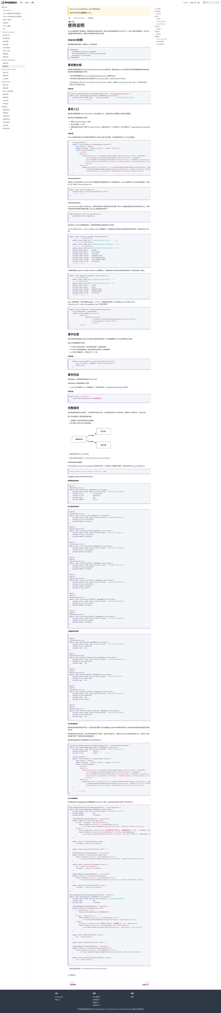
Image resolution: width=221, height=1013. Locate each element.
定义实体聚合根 (160, 44)
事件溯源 (5, 41)
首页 (21, 3)
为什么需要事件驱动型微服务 (12, 13)
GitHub (192, 3)
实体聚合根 (6, 38)
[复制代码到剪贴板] (148, 49)
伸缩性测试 (6, 119)
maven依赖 (158, 9)
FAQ (4, 29)
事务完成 (157, 31)
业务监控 (5, 100)
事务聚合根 (157, 11)
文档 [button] (26, 3)
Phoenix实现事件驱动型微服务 (12, 17)
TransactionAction (160, 24)
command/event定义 (161, 39)
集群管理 (5, 54)
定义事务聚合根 (160, 41)
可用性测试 (6, 116)
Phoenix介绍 (7, 10)
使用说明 (5, 66)
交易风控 (95, 1000)
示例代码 (158, 14)
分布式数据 (6, 48)
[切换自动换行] (145, 142)
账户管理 (95, 997)
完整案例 (157, 36)
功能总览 (5, 23)
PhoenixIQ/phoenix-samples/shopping (97, 458)
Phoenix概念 (7, 26)
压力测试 (5, 125)
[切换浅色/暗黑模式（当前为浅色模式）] (198, 2)
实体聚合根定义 (128, 802)
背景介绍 (5, 85)
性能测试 (5, 113)
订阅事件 (5, 79)
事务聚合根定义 (96, 740)
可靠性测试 (6, 122)
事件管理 (5, 45)
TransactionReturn (161, 21)
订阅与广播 (6, 51)
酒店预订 (95, 1005)
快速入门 (57, 1000)
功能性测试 (6, 110)
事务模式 (5, 63)
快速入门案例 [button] (7, 20)
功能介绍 (5, 72)
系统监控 (5, 104)
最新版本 (84, 13)
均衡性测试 (6, 128)
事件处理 (157, 26)
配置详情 (5, 57)
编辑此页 (73, 975)
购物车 (95, 1002)
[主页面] (69, 18)
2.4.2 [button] (184, 3)
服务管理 (5, 97)
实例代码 (158, 34)
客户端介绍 (6, 35)
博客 (32, 3)
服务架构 (5, 94)
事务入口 (157, 16)
